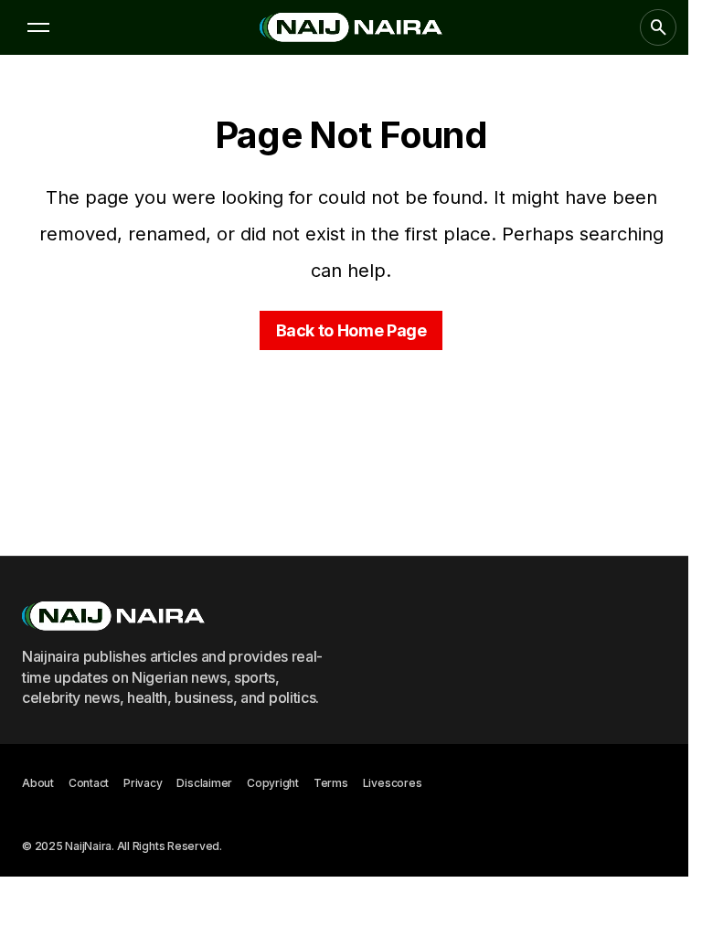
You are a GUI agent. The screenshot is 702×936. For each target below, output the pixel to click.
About (38, 783)
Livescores (392, 783)
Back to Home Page (351, 330)
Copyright (273, 783)
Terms (331, 783)
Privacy (142, 783)
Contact (89, 783)
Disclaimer (204, 783)
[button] (38, 27)
